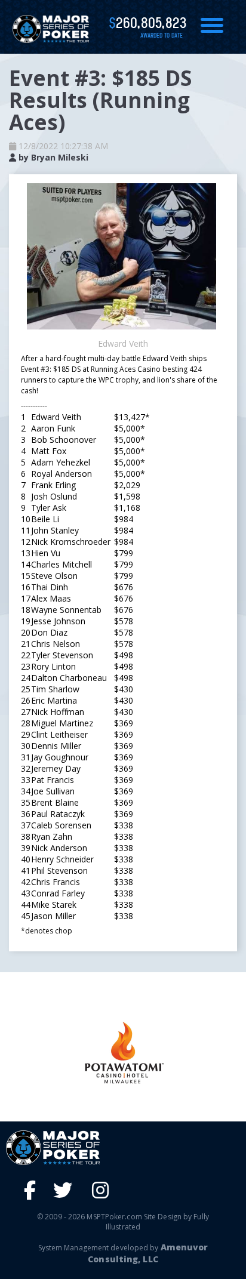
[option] (123, 1052)
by (52, 157)
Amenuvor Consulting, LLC (148, 1253)
